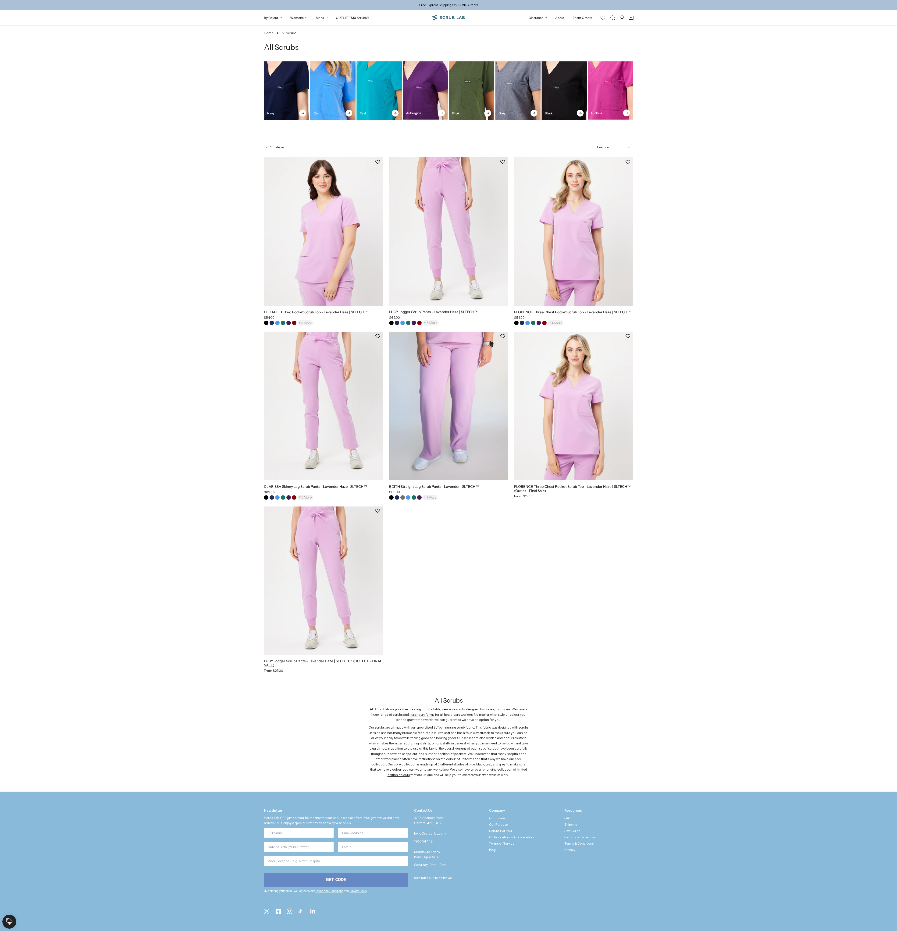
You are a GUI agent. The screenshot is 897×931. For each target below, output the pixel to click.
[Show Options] (403, 847)
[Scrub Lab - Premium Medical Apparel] (448, 17)
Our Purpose (498, 824)
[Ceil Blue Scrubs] (333, 90)
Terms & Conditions (579, 843)
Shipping (570, 824)
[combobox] (371, 847)
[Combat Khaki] (471, 90)
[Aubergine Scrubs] (425, 90)
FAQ (567, 818)
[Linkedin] (312, 911)
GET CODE (336, 879)
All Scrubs (288, 33)
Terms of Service (501, 843)
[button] (631, 17)
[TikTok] (301, 911)
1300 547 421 (424, 841)
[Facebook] (278, 911)
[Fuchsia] (610, 90)
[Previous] (254, 91)
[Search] (612, 17)
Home (268, 33)
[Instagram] (289, 911)
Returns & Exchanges (580, 837)
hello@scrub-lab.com (430, 833)
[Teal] (379, 90)
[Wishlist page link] (603, 17)
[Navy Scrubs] (286, 90)
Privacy (569, 850)
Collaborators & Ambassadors (511, 837)
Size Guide (572, 831)
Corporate (497, 818)
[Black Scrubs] (564, 90)
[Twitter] (266, 911)
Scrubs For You (500, 831)
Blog (492, 850)
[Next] (643, 91)
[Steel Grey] (518, 90)
